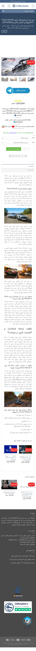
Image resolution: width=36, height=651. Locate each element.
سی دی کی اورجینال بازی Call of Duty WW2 (9, 496)
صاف (34, 135)
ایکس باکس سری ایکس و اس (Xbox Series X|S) (15, 27)
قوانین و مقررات (6, 646)
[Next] (3, 67)
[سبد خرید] (3, 6)
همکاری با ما (10, 648)
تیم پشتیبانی (12, 133)
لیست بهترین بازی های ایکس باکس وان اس (22, 563)
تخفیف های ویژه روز (18, 648)
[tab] (18, 169)
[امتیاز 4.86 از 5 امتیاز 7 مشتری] (18, 101)
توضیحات (31, 169)
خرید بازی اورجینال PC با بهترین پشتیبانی (23, 566)
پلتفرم (33, 137)
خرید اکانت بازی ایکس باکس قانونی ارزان (23, 559)
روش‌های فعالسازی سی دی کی (17, 646)
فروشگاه (26, 646)
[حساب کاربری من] (9, 6)
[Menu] (33, 6)
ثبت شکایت (25, 648)
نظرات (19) (30, 173)
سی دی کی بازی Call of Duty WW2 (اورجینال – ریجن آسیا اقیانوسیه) (26, 497)
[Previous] (31, 67)
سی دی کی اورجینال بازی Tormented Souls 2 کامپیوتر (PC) (25, 461)
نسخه (33, 142)
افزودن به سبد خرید (13, 152)
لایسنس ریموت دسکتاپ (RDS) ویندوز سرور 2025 (10, 461)
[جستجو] (3, 11)
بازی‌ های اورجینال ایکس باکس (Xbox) (22, 26)
